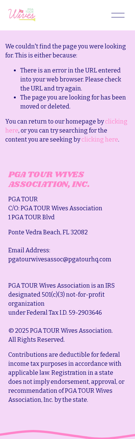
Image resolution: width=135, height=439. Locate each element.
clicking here (99, 139)
